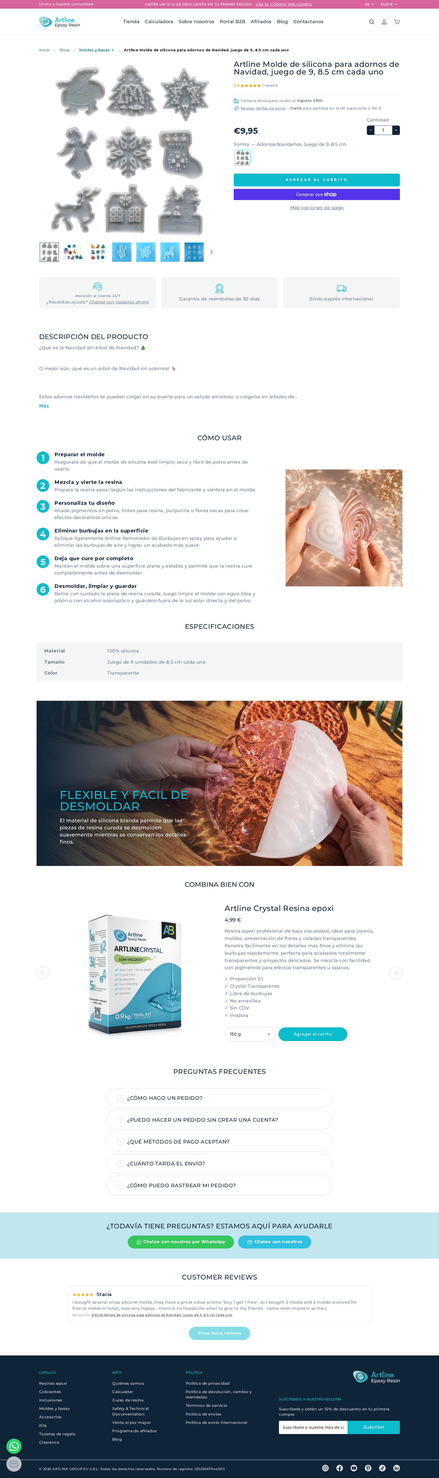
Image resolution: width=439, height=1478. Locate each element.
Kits (43, 1425)
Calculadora (159, 21)
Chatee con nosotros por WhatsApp (184, 1241)
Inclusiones (50, 1400)
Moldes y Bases (96, 50)
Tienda (131, 21)
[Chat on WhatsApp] (14, 1446)
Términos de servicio (207, 1405)
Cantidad (378, 120)
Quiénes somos (128, 1383)
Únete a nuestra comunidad (66, 4)
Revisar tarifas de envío (263, 108)
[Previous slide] (43, 973)
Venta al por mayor (131, 1422)
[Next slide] (396, 973)
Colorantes (50, 1391)
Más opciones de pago (317, 207)
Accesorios (50, 1416)
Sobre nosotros (196, 21)
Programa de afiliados (134, 1430)
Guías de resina (128, 1400)
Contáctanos (308, 21)
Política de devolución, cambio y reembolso (219, 1394)
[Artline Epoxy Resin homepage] (59, 21)
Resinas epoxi (53, 1383)
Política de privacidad (208, 1383)
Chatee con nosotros (278, 1241)
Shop (64, 50)
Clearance (49, 1442)
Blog (282, 21)
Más (44, 406)
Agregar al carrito (313, 1034)
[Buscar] (372, 22)
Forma (290, 144)
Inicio (44, 50)
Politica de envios (204, 1414)
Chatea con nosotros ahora (119, 302)
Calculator (122, 1391)
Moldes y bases (54, 1408)
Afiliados (261, 21)
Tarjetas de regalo (57, 1433)
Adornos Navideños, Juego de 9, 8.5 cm (242, 157)
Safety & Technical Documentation (130, 1411)
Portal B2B (233, 21)
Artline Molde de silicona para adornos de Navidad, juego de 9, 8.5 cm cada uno (161, 1315)
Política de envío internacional (216, 1422)
